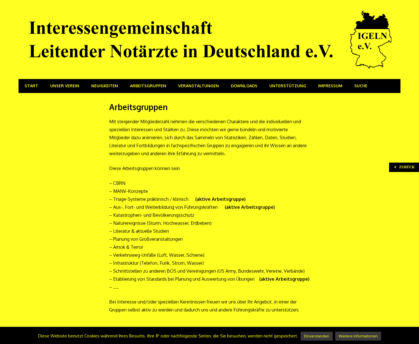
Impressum (330, 85)
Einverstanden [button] (316, 336)
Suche (360, 85)
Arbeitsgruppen (148, 85)
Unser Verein (64, 85)
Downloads (244, 85)
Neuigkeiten (104, 85)
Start (31, 85)
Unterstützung (287, 85)
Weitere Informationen (358, 336)
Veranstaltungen (198, 85)
